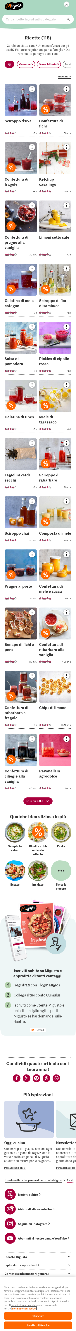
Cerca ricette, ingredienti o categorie (38, 19)
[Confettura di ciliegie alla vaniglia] (21, 764)
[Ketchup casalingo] (55, 169)
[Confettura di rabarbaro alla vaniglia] (55, 638)
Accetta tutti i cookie (38, 1325)
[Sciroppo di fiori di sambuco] (55, 291)
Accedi (40, 1030)
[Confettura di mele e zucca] (55, 576)
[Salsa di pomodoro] (21, 349)
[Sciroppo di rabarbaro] (55, 465)
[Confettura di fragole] (21, 169)
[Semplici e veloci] (15, 839)
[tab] (38, 1256)
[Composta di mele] (55, 521)
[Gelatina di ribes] (21, 407)
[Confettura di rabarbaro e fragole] (21, 701)
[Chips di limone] (55, 701)
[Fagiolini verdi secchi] (21, 465)
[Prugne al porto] (21, 576)
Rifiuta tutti (38, 1316)
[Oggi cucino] (29, 1135)
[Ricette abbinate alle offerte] (38, 839)
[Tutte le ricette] (61, 875)
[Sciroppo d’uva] (21, 111)
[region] (38, 1304)
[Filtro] (9, 64)
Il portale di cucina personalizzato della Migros (33, 1180)
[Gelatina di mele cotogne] (21, 291)
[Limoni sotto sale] (55, 230)
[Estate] (15, 875)
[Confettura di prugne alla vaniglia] (21, 230)
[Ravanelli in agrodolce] (55, 764)
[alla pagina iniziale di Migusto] (14, 4)
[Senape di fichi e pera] (21, 638)
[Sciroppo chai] (21, 521)
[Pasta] (61, 839)
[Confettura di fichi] (55, 111)
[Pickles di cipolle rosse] (55, 349)
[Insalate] (38, 875)
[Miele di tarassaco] (55, 407)
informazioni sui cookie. (24, 1308)
